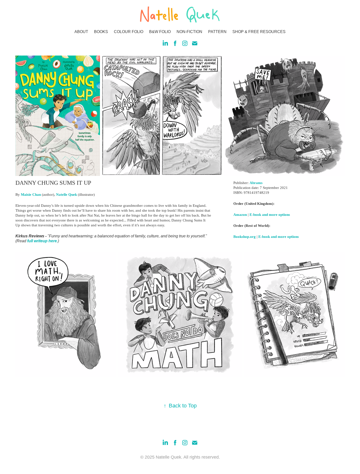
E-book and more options (270, 215)
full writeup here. (42, 241)
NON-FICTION (189, 32)
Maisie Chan (31, 195)
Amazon (240, 215)
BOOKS (101, 32)
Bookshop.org (244, 237)
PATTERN (217, 32)
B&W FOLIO (160, 32)
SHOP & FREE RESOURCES (259, 32)
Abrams (256, 183)
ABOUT (81, 32)
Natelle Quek (66, 195)
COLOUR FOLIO (128, 32)
